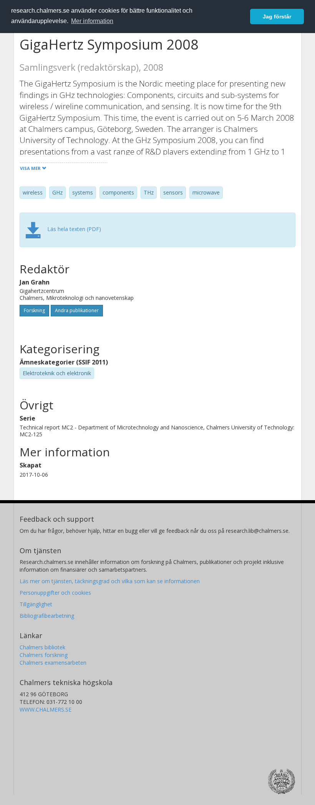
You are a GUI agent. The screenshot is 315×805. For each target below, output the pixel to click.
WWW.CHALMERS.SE (45, 709)
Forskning (34, 310)
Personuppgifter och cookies (55, 592)
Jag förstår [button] (277, 16)
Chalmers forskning (44, 655)
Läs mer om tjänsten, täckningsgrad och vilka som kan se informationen (110, 581)
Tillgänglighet (36, 604)
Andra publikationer (77, 310)
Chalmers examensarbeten (53, 662)
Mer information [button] (92, 21)
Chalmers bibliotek (42, 647)
